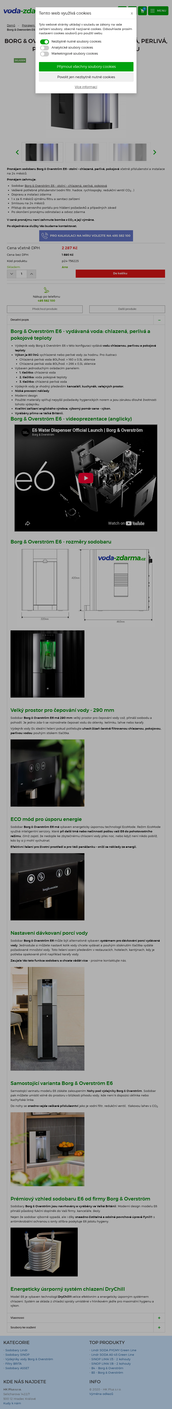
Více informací (86, 87)
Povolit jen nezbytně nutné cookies (86, 77)
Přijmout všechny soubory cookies (86, 66)
